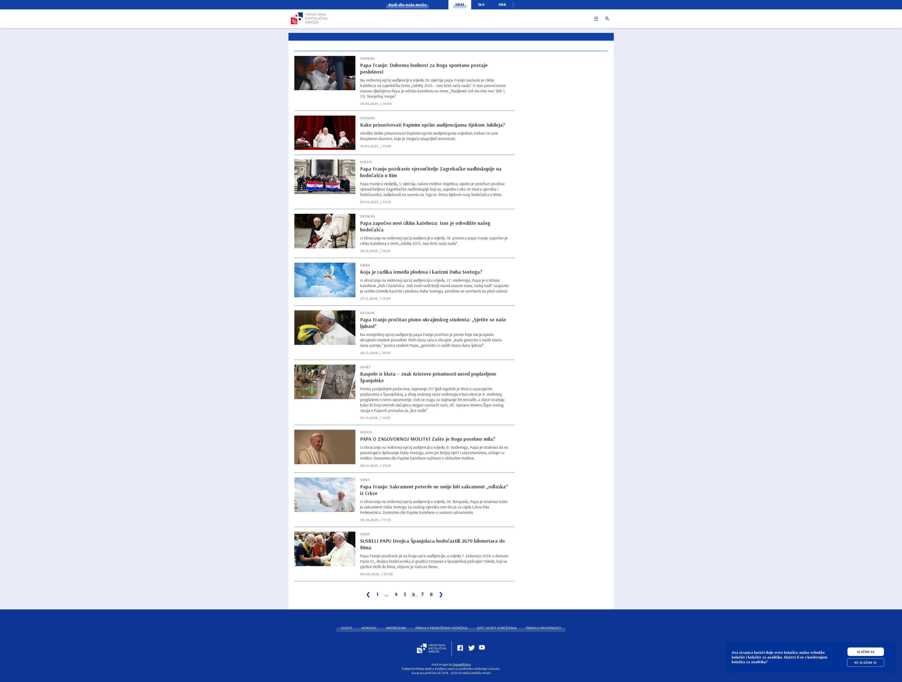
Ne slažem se (865, 662)
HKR (502, 4)
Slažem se (866, 652)
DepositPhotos (462, 664)
